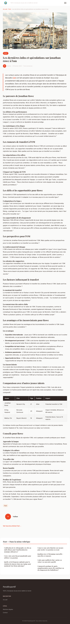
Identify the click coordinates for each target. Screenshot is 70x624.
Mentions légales (8, 609)
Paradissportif (9, 586)
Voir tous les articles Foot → (12, 526)
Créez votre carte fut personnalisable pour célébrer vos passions (17, 557)
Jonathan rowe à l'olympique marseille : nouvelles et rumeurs (50, 555)
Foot (9, 9)
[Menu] (65, 2)
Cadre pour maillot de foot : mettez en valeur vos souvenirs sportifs (50, 561)
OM (14, 78)
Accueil (5, 9)
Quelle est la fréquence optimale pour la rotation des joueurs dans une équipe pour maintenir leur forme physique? (17, 564)
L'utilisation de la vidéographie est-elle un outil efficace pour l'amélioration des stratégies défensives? (17, 550)
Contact (5, 612)
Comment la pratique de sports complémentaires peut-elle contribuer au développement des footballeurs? (51, 568)
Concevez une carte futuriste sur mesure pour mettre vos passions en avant (50, 549)
